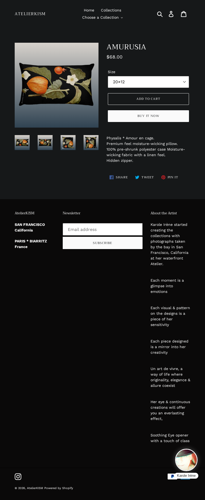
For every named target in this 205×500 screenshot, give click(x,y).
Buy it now (148, 116)
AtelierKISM (30, 13)
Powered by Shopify (58, 488)
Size (111, 72)
